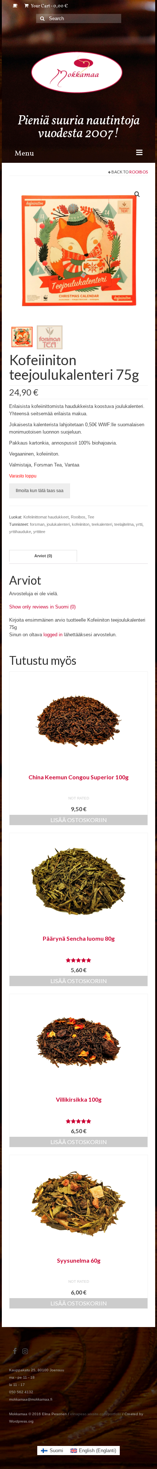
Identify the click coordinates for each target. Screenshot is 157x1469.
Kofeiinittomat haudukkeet (46, 517)
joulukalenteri (58, 524)
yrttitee (39, 531)
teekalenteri (102, 524)
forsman (37, 524)
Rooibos (138, 171)
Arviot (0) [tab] (43, 556)
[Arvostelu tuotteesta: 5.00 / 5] (78, 960)
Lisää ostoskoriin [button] (78, 819)
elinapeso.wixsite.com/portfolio (95, 1414)
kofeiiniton (80, 524)
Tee (91, 517)
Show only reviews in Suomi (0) (42, 607)
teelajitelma (124, 524)
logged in (52, 634)
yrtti (139, 524)
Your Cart (49, 6)
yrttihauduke (20, 531)
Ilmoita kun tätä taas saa (40, 490)
